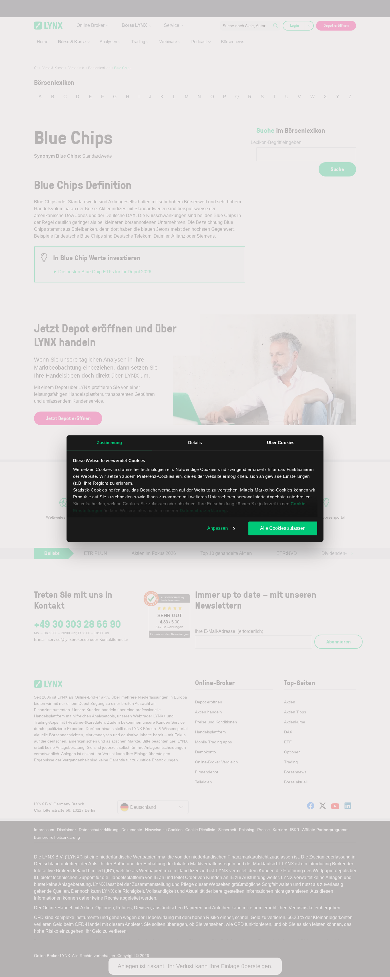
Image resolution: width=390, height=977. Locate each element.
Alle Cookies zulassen (282, 528)
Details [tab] (195, 442)
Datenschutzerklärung (203, 510)
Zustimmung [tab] (109, 442)
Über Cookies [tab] (280, 442)
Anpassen (217, 528)
